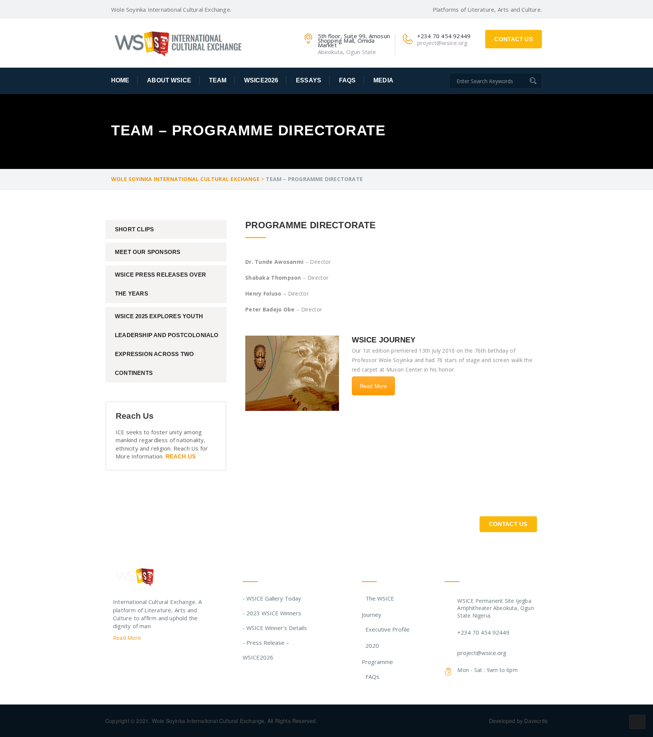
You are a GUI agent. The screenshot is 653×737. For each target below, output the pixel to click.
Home (120, 80)
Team (218, 80)
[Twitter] (116, 657)
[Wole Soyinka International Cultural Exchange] (179, 42)
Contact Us (513, 39)
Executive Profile (387, 629)
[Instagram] (145, 657)
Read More (373, 386)
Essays (308, 80)
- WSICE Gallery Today (272, 598)
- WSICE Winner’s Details (275, 628)
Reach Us (181, 456)
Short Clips (134, 229)
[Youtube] (159, 657)
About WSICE (169, 80)
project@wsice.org (481, 652)
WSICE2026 (261, 80)
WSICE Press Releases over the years (160, 284)
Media (383, 80)
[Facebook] (130, 657)
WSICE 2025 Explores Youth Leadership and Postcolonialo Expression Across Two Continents (167, 344)
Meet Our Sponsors (147, 252)
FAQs (347, 80)
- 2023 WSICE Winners (272, 613)
